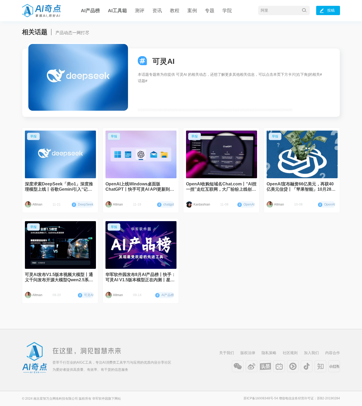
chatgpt (166, 205)
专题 (209, 10)
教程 (174, 10)
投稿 (331, 10)
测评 (139, 10)
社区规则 (290, 353)
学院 (227, 10)
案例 (192, 10)
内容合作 (332, 353)
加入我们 (311, 353)
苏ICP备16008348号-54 (261, 398)
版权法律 (247, 353)
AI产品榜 (90, 10)
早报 (33, 136)
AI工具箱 (117, 10)
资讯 (157, 10)
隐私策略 (269, 353)
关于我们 (226, 353)
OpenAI (246, 205)
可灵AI (86, 295)
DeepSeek (83, 205)
